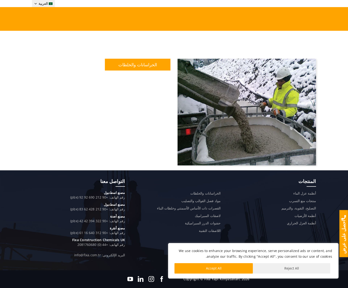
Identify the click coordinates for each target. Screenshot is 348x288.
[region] (253, 261)
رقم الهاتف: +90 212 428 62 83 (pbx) (97, 209)
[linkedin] (140, 279)
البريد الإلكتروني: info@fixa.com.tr (99, 255)
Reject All (291, 268)
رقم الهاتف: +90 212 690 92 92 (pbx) (97, 197)
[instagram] (151, 279)
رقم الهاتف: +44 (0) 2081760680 (101, 244)
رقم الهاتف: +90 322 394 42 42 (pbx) (97, 221)
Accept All (214, 268)
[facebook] (162, 279)
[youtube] (130, 279)
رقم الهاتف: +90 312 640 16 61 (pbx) (97, 232)
